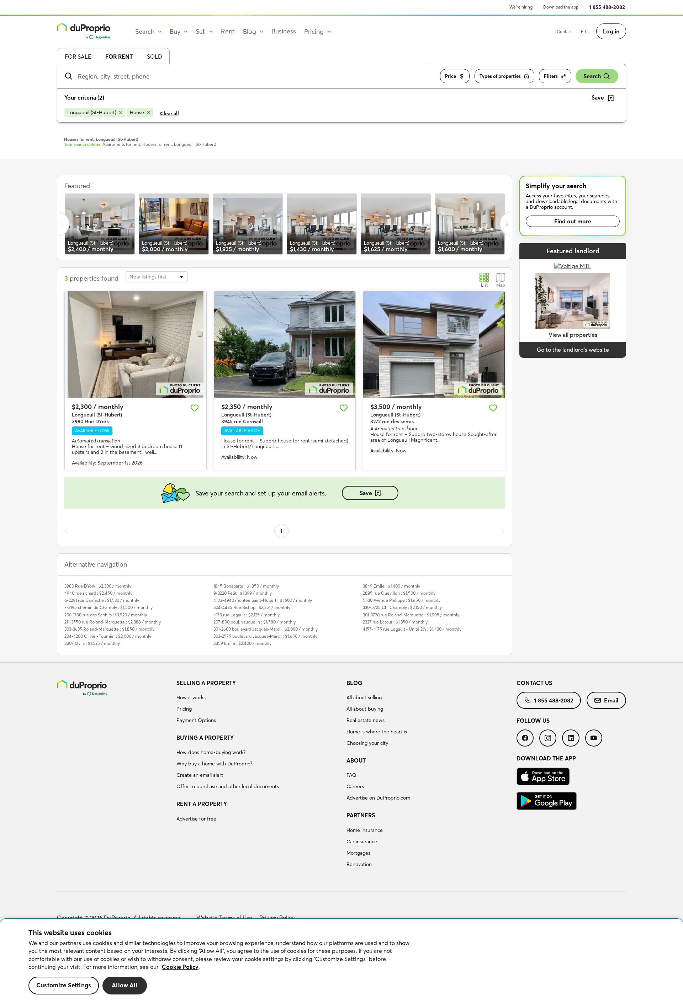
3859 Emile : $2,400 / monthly (242, 643)
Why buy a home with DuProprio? (214, 763)
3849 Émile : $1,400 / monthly (391, 586)
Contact (564, 31)
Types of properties (500, 76)
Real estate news (365, 720)
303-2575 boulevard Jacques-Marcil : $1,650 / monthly (265, 636)
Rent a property (201, 803)
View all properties (573, 334)
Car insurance (361, 841)
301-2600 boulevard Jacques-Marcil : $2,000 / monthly (265, 629)
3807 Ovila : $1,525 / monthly (92, 643)
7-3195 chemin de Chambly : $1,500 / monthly (108, 607)
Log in (611, 31)
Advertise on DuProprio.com (378, 798)
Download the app (560, 7)
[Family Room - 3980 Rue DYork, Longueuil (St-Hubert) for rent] (135, 344)
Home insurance (364, 830)
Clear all (169, 113)
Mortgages (358, 853)
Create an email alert (199, 775)
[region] (341, 961)
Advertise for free (196, 819)
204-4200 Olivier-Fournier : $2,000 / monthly (107, 636)
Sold (154, 56)
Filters (551, 76)
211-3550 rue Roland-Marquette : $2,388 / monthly (112, 622)
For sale (78, 56)
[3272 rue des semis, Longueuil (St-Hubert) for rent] (434, 344)
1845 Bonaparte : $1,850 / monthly (246, 586)
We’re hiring (521, 7)
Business (283, 31)
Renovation (359, 864)
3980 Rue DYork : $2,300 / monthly (97, 586)
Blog (354, 682)
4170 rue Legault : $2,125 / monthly (246, 614)
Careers (355, 786)
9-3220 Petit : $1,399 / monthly (242, 593)
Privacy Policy (277, 917)
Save (366, 493)
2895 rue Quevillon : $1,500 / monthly (399, 593)
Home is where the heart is (376, 731)
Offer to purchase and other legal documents (227, 786)
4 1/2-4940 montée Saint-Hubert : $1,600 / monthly (262, 600)
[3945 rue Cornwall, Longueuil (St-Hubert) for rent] (285, 344)
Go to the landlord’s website (573, 349)
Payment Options (196, 720)
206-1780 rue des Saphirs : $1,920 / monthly (105, 614)
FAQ (351, 775)
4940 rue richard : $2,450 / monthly (98, 593)
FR (583, 31)
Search (592, 76)
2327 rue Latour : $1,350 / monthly (395, 622)
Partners (360, 815)
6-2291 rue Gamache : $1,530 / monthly (101, 600)
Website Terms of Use (224, 917)
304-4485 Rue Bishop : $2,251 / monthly (251, 607)
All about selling (364, 697)
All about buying (364, 709)
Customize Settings (63, 985)
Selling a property (206, 682)
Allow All (125, 985)
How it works (191, 697)
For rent (119, 56)
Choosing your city (367, 743)
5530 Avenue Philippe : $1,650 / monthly (401, 600)
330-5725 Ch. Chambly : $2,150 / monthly (402, 607)
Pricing (184, 709)
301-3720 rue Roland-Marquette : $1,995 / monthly (411, 614)
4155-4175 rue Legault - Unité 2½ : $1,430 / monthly (412, 629)
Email (611, 700)
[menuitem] (258, 703)
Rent (228, 31)
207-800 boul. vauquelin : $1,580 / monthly (254, 622)
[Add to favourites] (194, 408)
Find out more (572, 221)
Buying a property (205, 737)
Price (450, 76)
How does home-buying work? (210, 752)
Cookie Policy (180, 966)
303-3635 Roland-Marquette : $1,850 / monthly (109, 629)
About (356, 760)
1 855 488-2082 (607, 7)
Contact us (534, 682)
